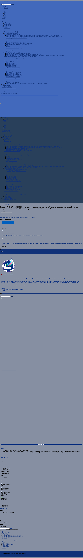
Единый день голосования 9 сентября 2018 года (11, 79)
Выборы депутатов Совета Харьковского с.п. (13, 78)
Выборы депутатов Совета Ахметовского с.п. (13, 180)
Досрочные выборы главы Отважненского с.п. (13, 82)
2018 (5, 17)
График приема (6, 22)
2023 (5, 12)
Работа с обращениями (6, 21)
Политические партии (7, 141)
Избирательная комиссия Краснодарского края (5, 489)
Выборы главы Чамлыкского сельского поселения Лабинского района (17, 42)
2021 (5, 14)
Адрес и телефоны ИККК (8, 24)
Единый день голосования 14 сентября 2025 (11, 31)
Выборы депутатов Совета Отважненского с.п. (13, 74)
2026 (5, 121)
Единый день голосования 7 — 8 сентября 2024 (9, 540)
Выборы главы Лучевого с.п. (10, 81)
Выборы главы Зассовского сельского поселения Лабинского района (17, 41)
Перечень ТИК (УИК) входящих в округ (12, 50)
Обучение (3, 84)
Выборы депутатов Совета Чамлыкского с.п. (13, 190)
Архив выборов (4, 30)
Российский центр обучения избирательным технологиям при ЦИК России (5, 494)
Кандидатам (8, 46)
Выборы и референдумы (6, 131)
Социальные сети (7, 28)
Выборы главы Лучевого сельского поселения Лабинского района (16, 38)
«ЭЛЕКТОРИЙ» (5, 506)
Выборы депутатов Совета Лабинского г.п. (12, 68)
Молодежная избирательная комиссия (10, 88)
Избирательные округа (7, 20)
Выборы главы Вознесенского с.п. (11, 64)
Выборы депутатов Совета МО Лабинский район (13, 170)
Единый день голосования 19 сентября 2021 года (12, 52)
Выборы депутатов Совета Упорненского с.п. (13, 77)
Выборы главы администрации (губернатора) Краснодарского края (16, 58)
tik (1, 211)
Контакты (3, 542)
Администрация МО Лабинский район (4, 499)
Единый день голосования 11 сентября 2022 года (12, 39)
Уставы (7, 62)
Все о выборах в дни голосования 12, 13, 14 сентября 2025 (11, 535)
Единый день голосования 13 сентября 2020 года (12, 57)
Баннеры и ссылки (5, 26)
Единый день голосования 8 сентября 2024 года (11, 32)
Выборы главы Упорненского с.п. (11, 66)
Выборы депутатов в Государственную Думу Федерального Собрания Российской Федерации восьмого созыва (23, 54)
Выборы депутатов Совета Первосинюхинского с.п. (14, 75)
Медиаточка (8, 90)
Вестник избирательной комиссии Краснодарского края (13, 91)
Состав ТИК (6, 7)
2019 (5, 16)
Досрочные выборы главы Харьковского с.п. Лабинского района (16, 59)
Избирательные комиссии (6, 19)
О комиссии (4, 6)
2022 (5, 13)
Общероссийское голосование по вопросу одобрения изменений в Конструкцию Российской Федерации (20, 56)
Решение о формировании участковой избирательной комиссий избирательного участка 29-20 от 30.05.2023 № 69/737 (22, 235)
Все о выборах (6, 534)
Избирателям (8, 45)
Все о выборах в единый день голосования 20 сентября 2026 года (12, 536)
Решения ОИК (8, 160)
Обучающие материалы (7, 86)
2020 (5, 15)
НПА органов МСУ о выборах (10, 61)
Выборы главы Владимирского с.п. (11, 80)
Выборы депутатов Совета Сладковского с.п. (13, 76)
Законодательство (7, 27)
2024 (5, 11)
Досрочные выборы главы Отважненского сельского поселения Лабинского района (19, 43)
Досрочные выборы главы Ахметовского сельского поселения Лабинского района (19, 150)
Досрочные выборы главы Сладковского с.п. (13, 67)
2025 (5, 10)
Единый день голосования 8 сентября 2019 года (11, 60)
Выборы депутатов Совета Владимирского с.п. (13, 69)
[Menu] (0, 530)
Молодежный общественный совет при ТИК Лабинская (13, 200)
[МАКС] (2, 251)
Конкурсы (5, 89)
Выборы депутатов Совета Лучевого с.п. (12, 73)
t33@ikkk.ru (5, 477)
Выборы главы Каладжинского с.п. (11, 65)
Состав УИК (6, 8)
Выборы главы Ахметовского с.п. (11, 63)
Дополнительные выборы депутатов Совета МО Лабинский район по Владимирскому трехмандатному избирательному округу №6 (26, 83)
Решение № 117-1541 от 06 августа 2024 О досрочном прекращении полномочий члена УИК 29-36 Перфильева (17, 217)
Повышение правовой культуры (7, 87)
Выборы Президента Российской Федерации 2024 (12, 33)
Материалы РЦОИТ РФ (7, 85)
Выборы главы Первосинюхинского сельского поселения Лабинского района (18, 53)
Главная (3, 531)
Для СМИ (5, 29)
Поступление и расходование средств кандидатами (14, 48)
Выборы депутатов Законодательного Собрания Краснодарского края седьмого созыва (20, 40)
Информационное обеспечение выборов (12, 47)
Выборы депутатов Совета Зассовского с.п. (13, 71)
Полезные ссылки (7, 23)
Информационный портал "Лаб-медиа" (12, 529)
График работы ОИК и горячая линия (11, 49)
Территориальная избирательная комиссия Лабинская (8, 1)
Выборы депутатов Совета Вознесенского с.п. (13, 70)
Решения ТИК (4, 9)
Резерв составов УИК (5, 547)
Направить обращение (7, 25)
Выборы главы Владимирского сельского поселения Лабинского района (17, 37)
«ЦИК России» (5, 505)
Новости (3, 18)
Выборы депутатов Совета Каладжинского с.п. (13, 72)
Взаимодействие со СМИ (10, 51)
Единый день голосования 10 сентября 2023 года (12, 34)
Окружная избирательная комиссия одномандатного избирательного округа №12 (16, 44)
